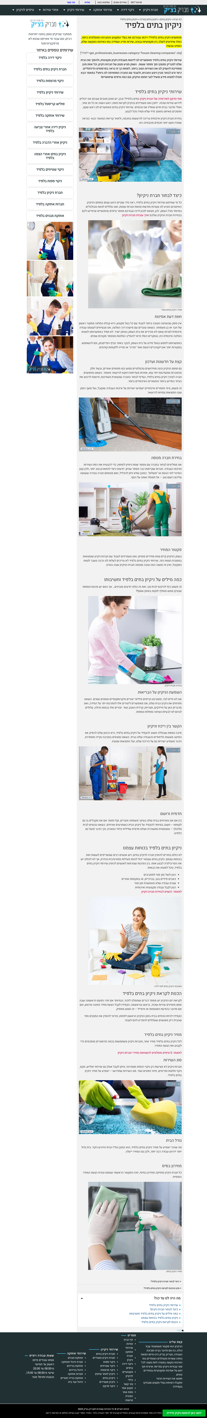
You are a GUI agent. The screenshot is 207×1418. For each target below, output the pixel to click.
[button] (130, 1281)
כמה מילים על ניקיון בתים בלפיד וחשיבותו (153, 1313)
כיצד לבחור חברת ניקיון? (164, 1309)
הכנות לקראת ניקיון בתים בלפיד (159, 1322)
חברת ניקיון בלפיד (50, 192)
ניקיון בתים (165, 19)
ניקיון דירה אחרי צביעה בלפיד (50, 129)
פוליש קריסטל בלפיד (50, 103)
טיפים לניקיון (25, 10)
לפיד (179, 1330)
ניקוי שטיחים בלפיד (50, 169)
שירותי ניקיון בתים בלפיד (163, 1305)
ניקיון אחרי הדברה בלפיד (50, 142)
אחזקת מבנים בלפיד (50, 215)
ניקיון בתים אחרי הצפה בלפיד (50, 156)
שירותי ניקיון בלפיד (50, 92)
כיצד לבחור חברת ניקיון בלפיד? (165, 1281)
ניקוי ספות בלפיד (50, 181)
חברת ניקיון (150, 10)
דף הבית (177, 19)
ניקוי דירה (127, 10)
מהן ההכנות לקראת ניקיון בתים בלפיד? (161, 1288)
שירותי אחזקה (102, 10)
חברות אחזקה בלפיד (50, 204)
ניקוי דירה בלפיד (50, 57)
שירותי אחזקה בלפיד (49, 115)
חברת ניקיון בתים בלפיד (50, 69)
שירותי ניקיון (75, 10)
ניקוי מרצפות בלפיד (50, 80)
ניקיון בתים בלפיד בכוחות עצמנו (159, 1318)
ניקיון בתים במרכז (149, 19)
